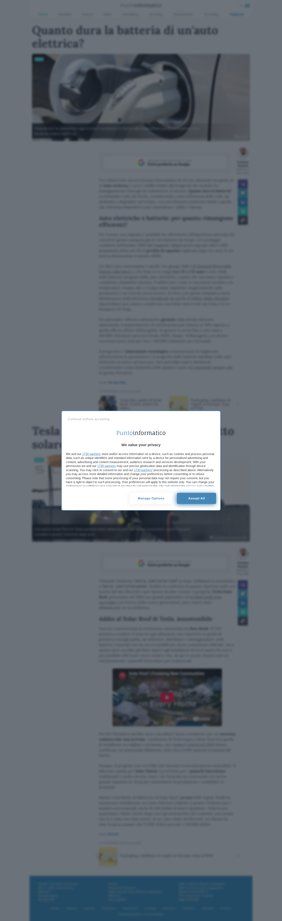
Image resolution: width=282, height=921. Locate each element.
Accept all (196, 498)
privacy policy (195, 486)
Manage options (151, 498)
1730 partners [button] (91, 454)
